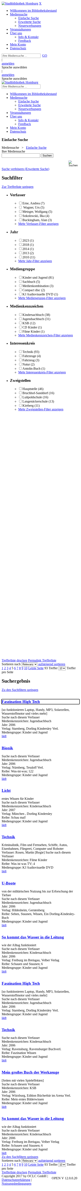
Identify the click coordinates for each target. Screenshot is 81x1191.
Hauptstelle (29, 389)
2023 (25, 240)
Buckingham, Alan (34, 220)
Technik (27, 352)
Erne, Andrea (31, 203)
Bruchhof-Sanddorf (35, 393)
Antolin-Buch (31, 368)
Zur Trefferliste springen (17, 186)
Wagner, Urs (31, 207)
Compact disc (31, 290)
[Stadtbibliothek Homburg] (20, 3)
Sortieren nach (11, 664)
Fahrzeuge (29, 356)
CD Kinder (29, 327)
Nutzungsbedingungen (16, 1183)
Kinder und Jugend (35, 277)
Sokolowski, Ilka (33, 216)
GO (44, 55)
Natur (26, 364)
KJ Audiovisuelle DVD (37, 294)
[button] (74, 163)
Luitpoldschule (32, 397)
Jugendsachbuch (33, 319)
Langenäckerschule (35, 401)
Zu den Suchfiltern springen (20, 690)
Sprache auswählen (14, 67)
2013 (25, 253)
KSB (25, 323)
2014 (25, 249)
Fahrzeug (28, 360)
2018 (25, 244)
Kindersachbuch (33, 315)
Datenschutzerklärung (16, 1180)
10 (25, 668)
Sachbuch (28, 281)
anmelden (8, 63)
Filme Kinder (31, 331)
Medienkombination (35, 286)
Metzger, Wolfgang (35, 211)
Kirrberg (28, 405)
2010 (25, 257)
